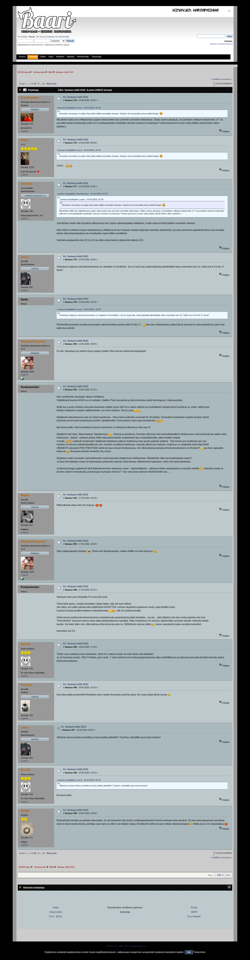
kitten (24, 140)
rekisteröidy (63, 36)
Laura (25, 257)
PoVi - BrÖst (55, 916)
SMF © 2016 (124, 946)
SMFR (194, 912)
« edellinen (216, 79)
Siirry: (210, 875)
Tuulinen (26, 684)
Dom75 (25, 644)
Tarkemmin (199, 952)
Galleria (24, 131)
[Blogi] (22, 379)
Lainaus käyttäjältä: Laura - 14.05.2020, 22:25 (79, 108)
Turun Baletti (194, 916)
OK (189, 952)
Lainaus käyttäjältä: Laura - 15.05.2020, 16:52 (79, 309)
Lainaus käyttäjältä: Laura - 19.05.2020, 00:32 (79, 780)
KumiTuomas (30, 97)
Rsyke (194, 907)
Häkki (56, 907)
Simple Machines (138, 946)
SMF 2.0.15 (111, 946)
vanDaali (26, 183)
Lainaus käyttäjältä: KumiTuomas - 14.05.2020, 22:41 (82, 194)
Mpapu (25, 810)
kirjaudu (51, 36)
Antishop (125, 912)
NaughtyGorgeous (33, 341)
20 (43, 83)
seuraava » (226, 79)
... (29, 83)
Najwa (25, 495)
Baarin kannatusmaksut (221, 44)
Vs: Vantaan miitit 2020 (75, 97)
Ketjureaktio (55, 912)
